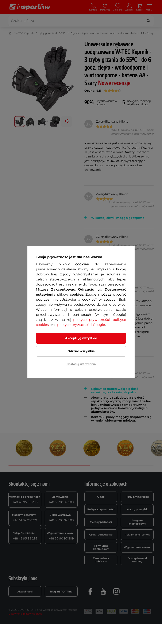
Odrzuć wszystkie (81, 351)
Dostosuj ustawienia (81, 364)
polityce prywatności (91, 320)
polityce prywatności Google (81, 325)
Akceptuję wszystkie (81, 338)
